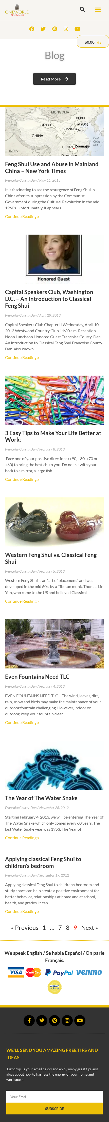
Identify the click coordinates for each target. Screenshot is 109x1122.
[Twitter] (43, 29)
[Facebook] (32, 29)
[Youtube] (77, 29)
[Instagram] (66, 29)
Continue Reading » (22, 216)
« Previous (24, 927)
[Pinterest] (54, 29)
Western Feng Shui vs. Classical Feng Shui (51, 558)
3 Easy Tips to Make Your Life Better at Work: (53, 436)
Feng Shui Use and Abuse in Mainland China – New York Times (52, 167)
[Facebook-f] (29, 1020)
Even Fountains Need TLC (37, 676)
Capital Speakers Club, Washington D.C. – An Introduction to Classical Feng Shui (49, 299)
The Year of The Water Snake (41, 798)
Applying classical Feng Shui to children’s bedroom (43, 862)
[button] (98, 9)
